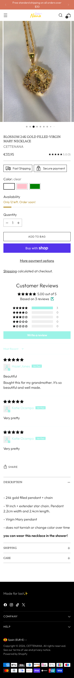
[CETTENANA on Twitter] (24, 605)
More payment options (37, 260)
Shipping (10, 271)
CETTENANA (13, 146)
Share (13, 467)
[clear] (9, 186)
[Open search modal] (60, 15)
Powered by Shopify (15, 654)
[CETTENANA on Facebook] (5, 605)
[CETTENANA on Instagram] (11, 605)
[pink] (22, 186)
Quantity (10, 214)
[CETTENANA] (37, 15)
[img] (13, 360)
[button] (20, 308)
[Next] (68, 5)
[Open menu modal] (5, 15)
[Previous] (6, 5)
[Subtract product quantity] (7, 223)
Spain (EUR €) (16, 639)
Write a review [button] (37, 335)
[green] (35, 186)
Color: (12, 179)
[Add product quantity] (18, 223)
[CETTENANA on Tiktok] (18, 605)
